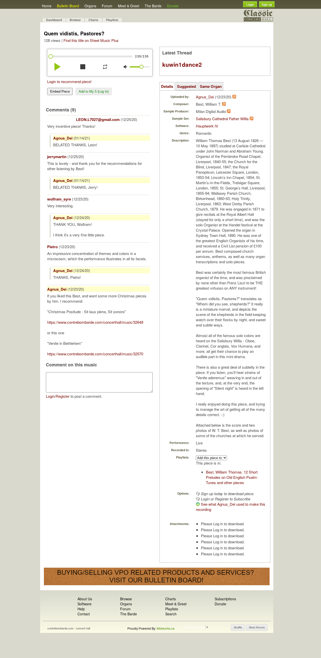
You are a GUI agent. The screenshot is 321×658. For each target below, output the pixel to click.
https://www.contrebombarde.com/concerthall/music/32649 (95, 322)
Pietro (52, 246)
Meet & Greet (128, 5)
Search (171, 613)
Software (84, 603)
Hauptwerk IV (207, 125)
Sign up (267, 5)
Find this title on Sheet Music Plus (91, 40)
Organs (90, 5)
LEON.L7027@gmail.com (98, 119)
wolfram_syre (59, 199)
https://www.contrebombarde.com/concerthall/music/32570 (95, 353)
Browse (75, 20)
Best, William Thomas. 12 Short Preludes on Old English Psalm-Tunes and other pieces (232, 477)
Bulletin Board (68, 5)
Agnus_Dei (62, 138)
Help (81, 608)
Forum (107, 5)
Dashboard (54, 20)
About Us (84, 598)
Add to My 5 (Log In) (94, 91)
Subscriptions (225, 598)
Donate (173, 5)
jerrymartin (56, 156)
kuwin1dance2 (182, 64)
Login (250, 5)
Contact (83, 613)
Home (46, 5)
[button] (238, 627)
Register (62, 396)
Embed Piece (60, 91)
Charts (93, 20)
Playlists (112, 20)
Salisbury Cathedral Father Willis (222, 118)
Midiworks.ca (166, 628)
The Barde (153, 5)
